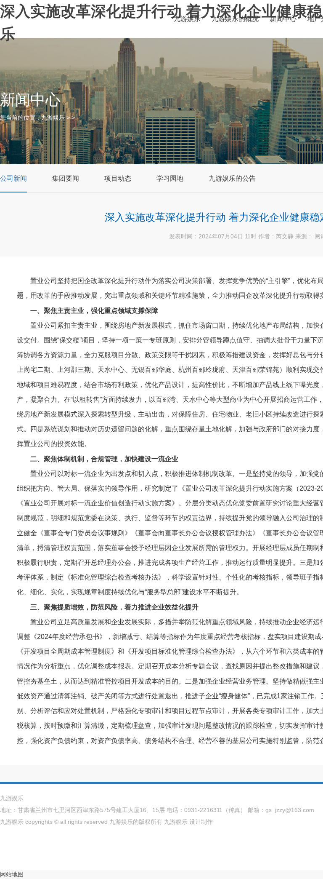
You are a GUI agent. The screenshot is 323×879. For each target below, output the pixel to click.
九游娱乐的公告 (232, 178)
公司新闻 (13, 178)
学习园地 (169, 178)
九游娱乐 (187, 18)
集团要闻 (65, 178)
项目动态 (117, 178)
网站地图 (12, 874)
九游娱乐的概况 (235, 18)
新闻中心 (283, 18)
